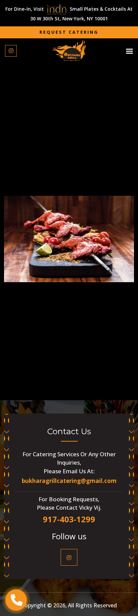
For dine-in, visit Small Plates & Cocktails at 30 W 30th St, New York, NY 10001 (69, 14)
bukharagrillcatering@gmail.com (69, 481)
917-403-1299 (69, 519)
